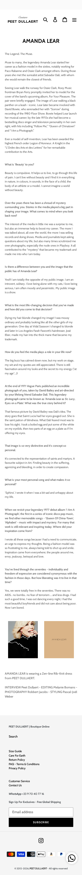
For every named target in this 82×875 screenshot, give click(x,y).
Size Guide (15, 751)
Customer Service (19, 781)
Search (13, 736)
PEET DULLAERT (38, 868)
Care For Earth (17, 755)
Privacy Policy (17, 768)
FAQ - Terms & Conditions (24, 764)
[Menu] (74, 19)
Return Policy (17, 759)
